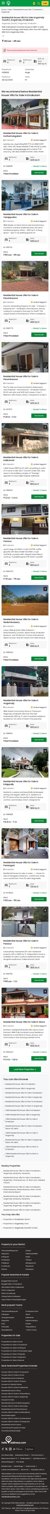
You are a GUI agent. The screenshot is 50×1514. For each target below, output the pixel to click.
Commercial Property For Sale (13, 1428)
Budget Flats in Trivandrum (11, 1284)
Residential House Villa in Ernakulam (20, 1084)
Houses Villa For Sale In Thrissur (13, 1381)
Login (45, 3)
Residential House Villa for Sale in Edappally (20, 783)
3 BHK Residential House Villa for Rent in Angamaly (21, 1154)
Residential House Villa (23, 9)
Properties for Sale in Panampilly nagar (16, 1351)
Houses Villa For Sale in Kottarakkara (15, 1412)
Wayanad (29, 1266)
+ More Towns (31, 1330)
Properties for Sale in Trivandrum (14, 1345)
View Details (39, 172)
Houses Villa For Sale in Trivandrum (15, 1372)
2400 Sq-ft (35, 160)
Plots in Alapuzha (8, 1290)
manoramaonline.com (25, 1505)
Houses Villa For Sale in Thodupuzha (15, 1421)
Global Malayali (7, 1462)
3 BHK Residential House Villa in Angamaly (22, 1114)
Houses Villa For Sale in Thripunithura (15, 1393)
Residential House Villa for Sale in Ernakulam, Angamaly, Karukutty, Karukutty (22, 1172)
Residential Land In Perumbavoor (14, 1409)
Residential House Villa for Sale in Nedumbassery (20, 621)
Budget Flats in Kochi (9, 1281)
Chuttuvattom (25, 1458)
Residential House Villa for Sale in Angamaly (20, 702)
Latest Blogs (18, 1466)
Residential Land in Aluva (11, 1390)
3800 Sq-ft (34, 808)
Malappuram (31, 1263)
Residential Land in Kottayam (12, 1378)
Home (3, 9)
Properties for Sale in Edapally (13, 1354)
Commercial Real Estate (11, 1431)
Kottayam (5, 1257)
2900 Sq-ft (34, 322)
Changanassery (7, 1317)
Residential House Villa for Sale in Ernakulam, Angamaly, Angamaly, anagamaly (22, 1204)
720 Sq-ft (34, 886)
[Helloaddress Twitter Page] (6, 1449)
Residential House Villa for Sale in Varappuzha (20, 216)
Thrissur (29, 1260)
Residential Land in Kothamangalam (15, 1403)
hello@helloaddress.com (10, 1497)
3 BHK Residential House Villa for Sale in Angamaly (21, 1134)
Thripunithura (31, 1327)
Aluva (28, 1314)
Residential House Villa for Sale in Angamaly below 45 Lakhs (23, 1141)
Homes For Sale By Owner (11, 1384)
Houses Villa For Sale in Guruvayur (14, 1406)
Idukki (28, 1257)
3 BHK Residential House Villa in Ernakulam (22, 1110)
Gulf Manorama (39, 1458)
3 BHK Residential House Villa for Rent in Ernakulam (21, 1148)
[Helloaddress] (8, 3)
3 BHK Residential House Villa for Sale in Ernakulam (21, 1120)
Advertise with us (37, 1469)
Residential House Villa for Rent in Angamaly (23, 1106)
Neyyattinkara (6, 1330)
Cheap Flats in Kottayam (11, 1296)
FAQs (33, 1510)
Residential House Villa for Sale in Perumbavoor (20, 297)
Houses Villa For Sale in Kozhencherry (16, 1418)
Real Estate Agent (8, 1415)
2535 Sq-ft (34, 646)
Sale (10, 9)
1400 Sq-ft (34, 403)
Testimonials (30, 1466)
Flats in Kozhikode (8, 1293)
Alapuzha (5, 1253)
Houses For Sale (7, 1400)
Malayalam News (22, 1455)
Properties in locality (21, 1228)
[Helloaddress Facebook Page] (2, 1449)
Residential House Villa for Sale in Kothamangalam (20, 135)
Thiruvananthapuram (9, 1250)
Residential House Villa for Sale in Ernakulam (23, 1093)
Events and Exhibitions (10, 1469)
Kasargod (29, 1269)
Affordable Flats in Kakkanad (12, 1287)
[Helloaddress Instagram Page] (10, 1449)
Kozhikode (5, 1266)
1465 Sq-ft (34, 241)
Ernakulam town (32, 1311)
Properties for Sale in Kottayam (13, 1348)
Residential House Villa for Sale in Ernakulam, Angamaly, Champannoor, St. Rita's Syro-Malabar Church (24, 1180)
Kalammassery (32, 1320)
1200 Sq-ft (34, 727)
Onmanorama (37, 1455)
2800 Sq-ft (34, 967)
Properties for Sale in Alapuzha (13, 1357)
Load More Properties (24, 1069)
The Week (20, 1462)
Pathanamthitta (32, 1253)
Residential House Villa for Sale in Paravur (20, 540)
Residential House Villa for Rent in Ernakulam (24, 1101)
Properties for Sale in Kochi (12, 1342)
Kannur (4, 1269)
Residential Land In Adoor (11, 1424)
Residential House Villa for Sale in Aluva (24, 1021)
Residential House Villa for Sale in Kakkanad (20, 459)
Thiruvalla (5, 1327)
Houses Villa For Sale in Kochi (12, 1375)
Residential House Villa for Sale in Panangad (20, 864)
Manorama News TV (9, 1458)
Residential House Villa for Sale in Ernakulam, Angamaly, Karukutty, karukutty (22, 1197)
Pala (3, 1324)
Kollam (28, 1250)
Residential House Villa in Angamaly (20, 1088)
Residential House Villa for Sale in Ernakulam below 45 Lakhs (23, 1127)
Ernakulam (37, 9)
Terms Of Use (25, 1510)
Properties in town (16, 1223)
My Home (25, 1469)
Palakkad (5, 1263)
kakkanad (29, 1317)
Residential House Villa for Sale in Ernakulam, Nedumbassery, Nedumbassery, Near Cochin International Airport (22, 1189)
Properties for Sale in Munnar (12, 1360)
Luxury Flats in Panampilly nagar (13, 1299)
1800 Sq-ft (34, 484)
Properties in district (17, 1219)
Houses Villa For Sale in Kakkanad (14, 1387)
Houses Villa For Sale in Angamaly (14, 1397)
